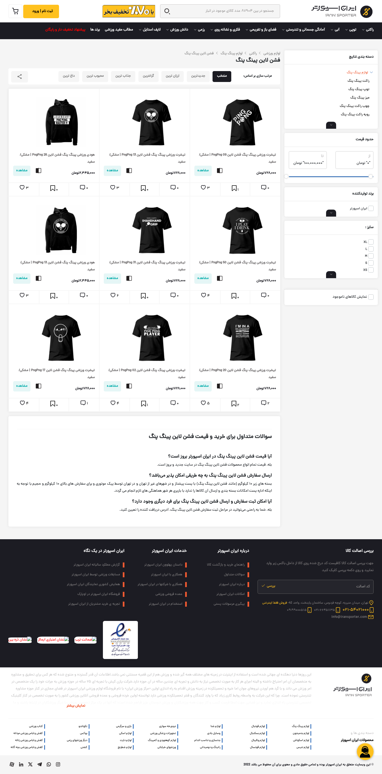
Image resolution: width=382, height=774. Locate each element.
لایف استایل (152, 30)
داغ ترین (69, 76)
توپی (352, 30)
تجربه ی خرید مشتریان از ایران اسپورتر (94, 604)
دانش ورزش (179, 30)
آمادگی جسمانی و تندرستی (305, 30)
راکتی (370, 30)
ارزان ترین (172, 76)
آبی (337, 30)
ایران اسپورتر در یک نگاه (104, 551)
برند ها (95, 30)
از (369, 156)
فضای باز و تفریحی (263, 30)
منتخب (222, 76)
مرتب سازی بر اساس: (257, 76)
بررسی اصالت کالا (360, 551)
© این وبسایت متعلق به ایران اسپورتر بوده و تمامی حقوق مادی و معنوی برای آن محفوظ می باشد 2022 (309, 764)
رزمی (201, 30)
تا (322, 156)
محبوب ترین (95, 76)
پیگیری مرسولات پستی (229, 604)
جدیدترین (198, 76)
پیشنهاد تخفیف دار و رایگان (65, 30)
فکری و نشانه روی (227, 30)
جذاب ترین (123, 76)
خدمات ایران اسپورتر (169, 551)
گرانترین (148, 76)
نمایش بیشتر (76, 706)
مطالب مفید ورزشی (119, 30)
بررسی (270, 586)
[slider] (371, 176)
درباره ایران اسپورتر (233, 551)
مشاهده (203, 170)
